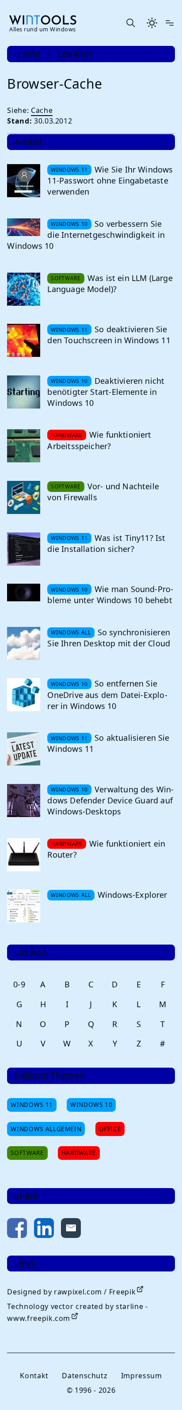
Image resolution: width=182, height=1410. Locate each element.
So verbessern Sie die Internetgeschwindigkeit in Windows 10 (85, 234)
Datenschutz (84, 1375)
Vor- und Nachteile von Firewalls (103, 491)
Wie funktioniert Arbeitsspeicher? (99, 440)
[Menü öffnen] (169, 23)
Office (110, 1129)
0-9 (19, 984)
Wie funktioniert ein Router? (106, 849)
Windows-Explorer (132, 894)
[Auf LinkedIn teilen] (44, 1229)
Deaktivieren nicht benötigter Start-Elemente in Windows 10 (105, 391)
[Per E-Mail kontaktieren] (71, 1229)
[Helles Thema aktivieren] (152, 23)
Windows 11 (32, 1104)
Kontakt (34, 1375)
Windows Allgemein (46, 1129)
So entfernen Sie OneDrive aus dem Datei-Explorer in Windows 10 (107, 694)
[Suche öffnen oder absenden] (130, 23)
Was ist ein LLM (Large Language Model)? (109, 283)
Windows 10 (91, 1104)
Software (27, 1152)
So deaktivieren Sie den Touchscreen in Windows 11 (108, 334)
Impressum (141, 1375)
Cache (42, 110)
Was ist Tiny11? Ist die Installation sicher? (106, 543)
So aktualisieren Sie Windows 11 (108, 743)
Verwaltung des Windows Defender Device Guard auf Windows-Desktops (110, 800)
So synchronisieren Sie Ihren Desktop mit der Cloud (108, 638)
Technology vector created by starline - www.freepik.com (77, 1312)
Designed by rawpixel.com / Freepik (71, 1292)
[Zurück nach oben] (160, 1388)
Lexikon (74, 54)
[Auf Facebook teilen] (17, 1229)
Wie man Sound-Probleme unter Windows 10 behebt (110, 594)
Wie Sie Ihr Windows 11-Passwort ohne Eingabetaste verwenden (110, 180)
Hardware (78, 1152)
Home (27, 54)
